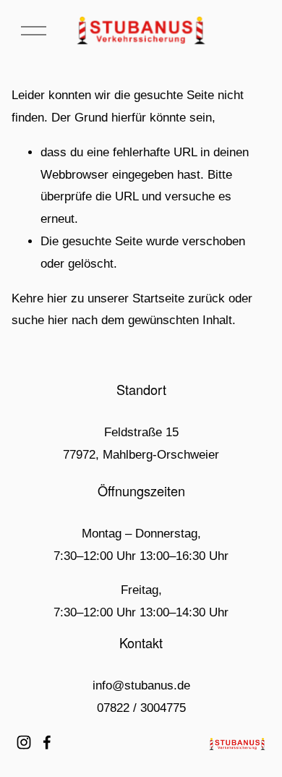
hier (57, 298)
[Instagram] (24, 742)
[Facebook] (47, 742)
